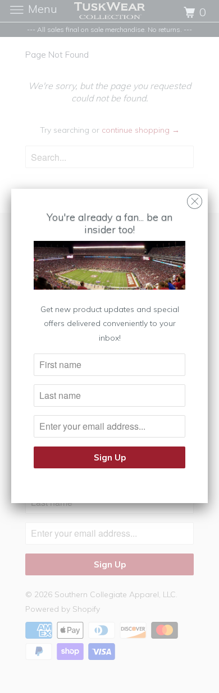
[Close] (194, 198)
